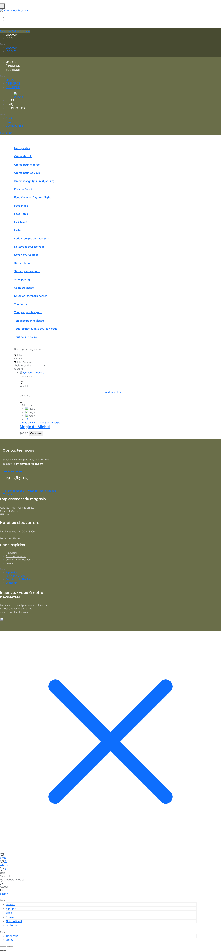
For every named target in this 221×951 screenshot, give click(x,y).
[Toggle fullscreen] (4, 946)
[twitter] (6, 17)
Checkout (12, 34)
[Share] (8, 946)
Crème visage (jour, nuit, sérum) (34, 181)
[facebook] (6, 13)
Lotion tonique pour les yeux (32, 238)
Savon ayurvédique (26, 255)
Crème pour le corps (27, 164)
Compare (36, 433)
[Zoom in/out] (1, 946)
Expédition (11, 552)
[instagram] (6, 23)
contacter (16, 107)
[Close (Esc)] (11, 946)
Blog (11, 100)
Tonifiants (20, 304)
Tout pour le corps (25, 337)
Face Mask (21, 205)
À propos (13, 65)
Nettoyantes (22, 148)
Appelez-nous (12, 471)
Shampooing (22, 279)
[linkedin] (6, 20)
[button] (98, 44)
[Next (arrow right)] (4, 950)
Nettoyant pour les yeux (29, 246)
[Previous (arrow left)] (1, 950)
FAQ (10, 104)
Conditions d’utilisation (18, 559)
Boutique (13, 69)
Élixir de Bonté (23, 189)
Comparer (11, 562)
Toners (10, 917)
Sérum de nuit (23, 263)
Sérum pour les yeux (27, 271)
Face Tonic (21, 213)
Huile (17, 230)
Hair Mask (20, 222)
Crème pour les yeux (27, 172)
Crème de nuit (23, 156)
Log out (11, 38)
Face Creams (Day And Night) (33, 197)
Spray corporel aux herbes (30, 296)
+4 (26, 419)
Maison (11, 62)
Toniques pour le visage (29, 320)
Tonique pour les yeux (28, 312)
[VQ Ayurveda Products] (14, 10)
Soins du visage (24, 287)
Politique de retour (16, 556)
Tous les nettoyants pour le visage (35, 328)
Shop (9, 913)
